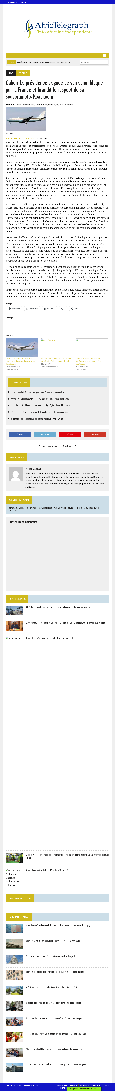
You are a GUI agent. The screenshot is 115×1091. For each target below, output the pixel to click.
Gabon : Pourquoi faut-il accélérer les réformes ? (46, 870)
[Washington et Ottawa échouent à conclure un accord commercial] (14, 947)
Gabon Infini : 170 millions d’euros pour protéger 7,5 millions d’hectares (39, 405)
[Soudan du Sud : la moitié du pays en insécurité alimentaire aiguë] (14, 1024)
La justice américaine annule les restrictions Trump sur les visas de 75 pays (58, 925)
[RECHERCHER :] (94, 61)
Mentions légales (67, 1088)
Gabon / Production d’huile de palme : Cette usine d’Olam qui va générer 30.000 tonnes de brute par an (67, 856)
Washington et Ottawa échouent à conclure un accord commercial (53, 941)
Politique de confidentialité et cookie (94, 1085)
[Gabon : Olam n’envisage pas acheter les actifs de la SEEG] (14, 845)
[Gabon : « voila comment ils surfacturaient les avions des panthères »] (92, 347)
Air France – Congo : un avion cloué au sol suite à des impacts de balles (56, 359)
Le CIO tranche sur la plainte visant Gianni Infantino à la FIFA (51, 987)
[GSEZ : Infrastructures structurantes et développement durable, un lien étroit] (14, 613)
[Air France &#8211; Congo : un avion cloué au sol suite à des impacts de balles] (57, 347)
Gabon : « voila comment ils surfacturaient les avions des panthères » (88, 361)
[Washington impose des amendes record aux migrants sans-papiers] (14, 977)
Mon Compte (12, 2)
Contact (73, 1085)
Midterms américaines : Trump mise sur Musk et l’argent (50, 956)
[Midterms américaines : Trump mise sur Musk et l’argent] (14, 962)
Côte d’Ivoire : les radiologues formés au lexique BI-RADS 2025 (35, 418)
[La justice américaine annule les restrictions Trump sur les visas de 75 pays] (14, 931)
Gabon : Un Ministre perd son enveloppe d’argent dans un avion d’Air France (20, 361)
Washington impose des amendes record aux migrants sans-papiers (54, 971)
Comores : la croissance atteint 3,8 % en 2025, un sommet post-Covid (38, 399)
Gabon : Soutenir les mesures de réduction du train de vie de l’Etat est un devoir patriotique (65, 622)
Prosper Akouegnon (26, 139)
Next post (68, 445)
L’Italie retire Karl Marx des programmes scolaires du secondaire (53, 1049)
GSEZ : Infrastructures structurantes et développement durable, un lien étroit (58, 607)
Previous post (49, 445)
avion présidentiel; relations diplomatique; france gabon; (45, 104)
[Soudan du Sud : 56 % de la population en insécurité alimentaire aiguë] (14, 1039)
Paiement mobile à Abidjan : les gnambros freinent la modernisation (37, 392)
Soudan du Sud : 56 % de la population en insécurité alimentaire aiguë (55, 1033)
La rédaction (62, 1085)
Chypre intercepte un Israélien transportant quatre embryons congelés (55, 1064)
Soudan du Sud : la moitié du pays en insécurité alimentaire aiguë (53, 1018)
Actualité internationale (19, 917)
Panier (23, 2)
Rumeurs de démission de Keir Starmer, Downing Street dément (53, 1002)
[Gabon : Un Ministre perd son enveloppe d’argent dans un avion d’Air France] (22, 347)
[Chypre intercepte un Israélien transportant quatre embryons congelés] (14, 1070)
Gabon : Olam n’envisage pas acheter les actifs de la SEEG (50, 638)
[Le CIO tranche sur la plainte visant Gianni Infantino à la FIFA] (14, 993)
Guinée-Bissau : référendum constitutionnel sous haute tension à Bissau (39, 412)
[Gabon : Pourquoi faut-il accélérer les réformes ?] (14, 885)
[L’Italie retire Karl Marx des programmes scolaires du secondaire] (14, 1055)
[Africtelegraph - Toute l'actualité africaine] (57, 28)
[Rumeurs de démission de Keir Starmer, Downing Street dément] (14, 1008)
